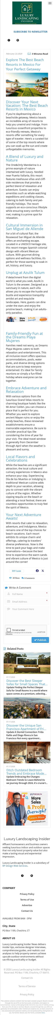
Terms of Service (27, 986)
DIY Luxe (16, 571)
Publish (41, 640)
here (43, 1013)
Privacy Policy (27, 994)
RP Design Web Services (14, 865)
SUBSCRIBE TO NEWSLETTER (30, 31)
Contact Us (27, 977)
